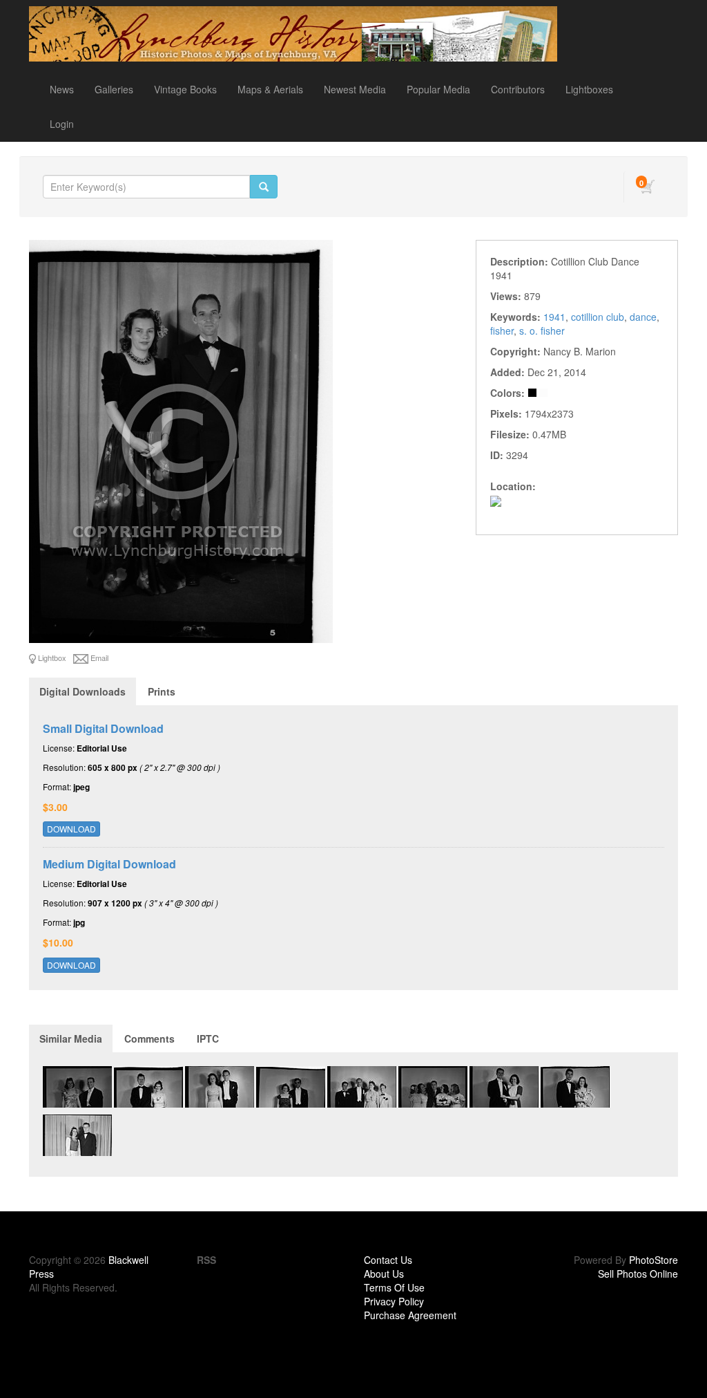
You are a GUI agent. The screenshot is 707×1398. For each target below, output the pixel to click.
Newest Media (355, 89)
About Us (384, 1273)
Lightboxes (589, 89)
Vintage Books (185, 89)
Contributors (518, 89)
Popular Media (438, 89)
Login (62, 124)
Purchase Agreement (410, 1315)
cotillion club (597, 317)
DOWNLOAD (71, 829)
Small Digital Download (103, 728)
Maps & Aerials (270, 89)
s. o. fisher (542, 330)
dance (643, 317)
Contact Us (388, 1260)
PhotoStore (653, 1260)
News (62, 89)
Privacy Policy (394, 1301)
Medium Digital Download (109, 864)
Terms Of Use (394, 1287)
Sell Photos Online (638, 1273)
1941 (554, 317)
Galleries (114, 89)
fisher (502, 330)
